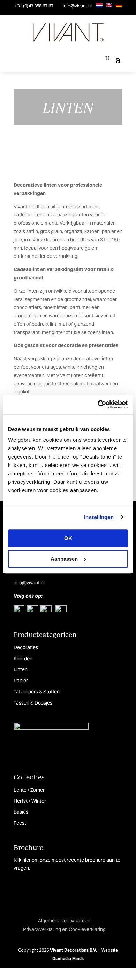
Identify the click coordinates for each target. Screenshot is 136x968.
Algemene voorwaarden (64, 920)
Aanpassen (64, 559)
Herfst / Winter (30, 801)
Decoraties (26, 647)
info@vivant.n (29, 582)
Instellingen (99, 517)
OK (68, 538)
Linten (21, 669)
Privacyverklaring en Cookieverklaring (64, 929)
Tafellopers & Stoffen (37, 692)
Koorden (23, 658)
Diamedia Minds (68, 958)
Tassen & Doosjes (33, 703)
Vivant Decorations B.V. (73, 950)
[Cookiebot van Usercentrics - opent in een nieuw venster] (98, 404)
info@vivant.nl (77, 6)
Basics (21, 812)
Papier (21, 680)
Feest (20, 823)
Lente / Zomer (29, 790)
